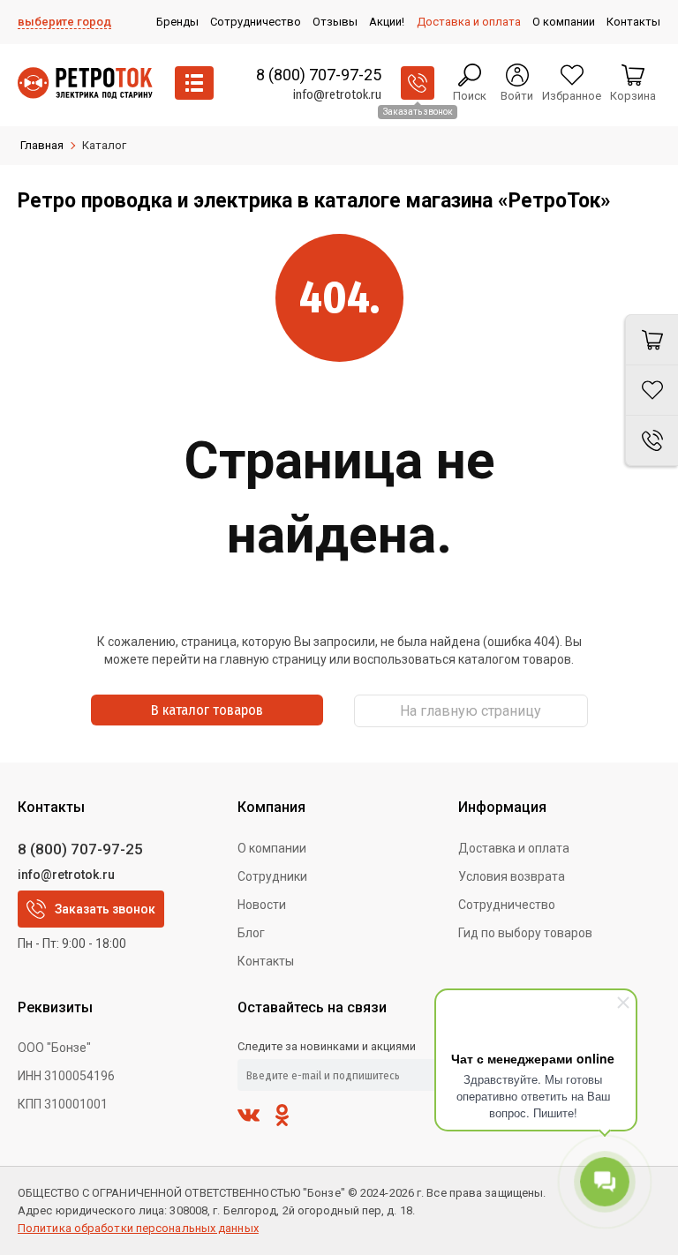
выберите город (64, 21)
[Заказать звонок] (417, 83)
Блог (251, 933)
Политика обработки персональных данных (138, 1228)
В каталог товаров (207, 710)
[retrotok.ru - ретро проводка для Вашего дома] (85, 83)
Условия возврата (511, 876)
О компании (271, 848)
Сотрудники (272, 876)
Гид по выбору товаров (525, 933)
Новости (261, 905)
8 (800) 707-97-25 (318, 74)
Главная (42, 145)
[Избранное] (651, 390)
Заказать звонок (105, 909)
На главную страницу (470, 711)
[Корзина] (651, 339)
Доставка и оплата (513, 848)
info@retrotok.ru (337, 94)
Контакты (265, 961)
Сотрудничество (506, 905)
